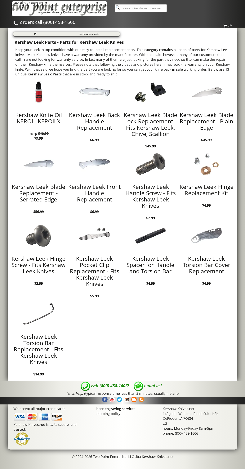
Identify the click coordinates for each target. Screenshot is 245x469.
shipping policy (108, 413)
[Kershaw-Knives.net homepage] (33, 34)
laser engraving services (115, 408)
